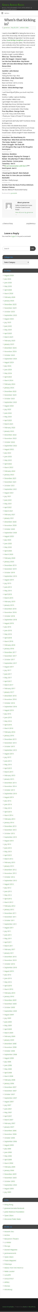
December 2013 (10, 826)
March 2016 (8, 728)
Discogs (7, 1246)
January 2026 (9, 301)
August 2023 (9, 406)
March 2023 (8, 424)
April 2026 (8, 290)
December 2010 (10, 957)
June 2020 (8, 543)
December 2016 (10, 696)
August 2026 (9, 275)
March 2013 (8, 859)
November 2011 (10, 917)
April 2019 (8, 594)
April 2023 (8, 420)
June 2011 (8, 935)
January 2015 (9, 779)
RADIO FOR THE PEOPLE (13, 1268)
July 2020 (7, 540)
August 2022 (9, 449)
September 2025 (10, 315)
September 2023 (10, 402)
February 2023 (9, 427)
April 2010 (8, 986)
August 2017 (9, 667)
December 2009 (10, 1000)
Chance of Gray (7, 223)
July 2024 (7, 366)
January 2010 (9, 996)
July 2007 (7, 1105)
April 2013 (8, 855)
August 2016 (9, 710)
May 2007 (8, 1112)
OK (32, 248)
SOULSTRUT (9, 1279)
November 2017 (10, 656)
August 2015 (9, 754)
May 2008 (8, 1069)
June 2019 (8, 587)
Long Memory (31, 223)
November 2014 (10, 786)
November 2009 (10, 1004)
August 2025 (9, 319)
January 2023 (9, 431)
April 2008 (8, 1072)
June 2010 (8, 978)
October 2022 (9, 442)
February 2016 (9, 732)
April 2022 (8, 464)
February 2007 (9, 1123)
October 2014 (9, 790)
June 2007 (8, 1109)
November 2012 (10, 873)
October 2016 (9, 703)
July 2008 (7, 1062)
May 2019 (8, 591)
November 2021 (10, 482)
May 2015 (8, 764)
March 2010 (8, 989)
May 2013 (8, 851)
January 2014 (9, 822)
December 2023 (10, 391)
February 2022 (9, 471)
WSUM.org (8, 1289)
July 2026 (7, 279)
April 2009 (8, 1029)
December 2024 (10, 348)
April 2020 (8, 551)
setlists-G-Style (24, 27)
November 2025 (10, 308)
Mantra (25, 1307)
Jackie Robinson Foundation (14, 1212)
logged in (14, 236)
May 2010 (8, 982)
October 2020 (9, 529)
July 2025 (7, 322)
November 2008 (10, 1047)
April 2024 (8, 377)
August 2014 (9, 797)
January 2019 (9, 605)
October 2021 (9, 485)
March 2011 (8, 946)
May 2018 (8, 634)
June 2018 (8, 630)
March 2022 (8, 467)
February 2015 (9, 775)
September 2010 (10, 967)
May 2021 (8, 504)
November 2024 (10, 351)
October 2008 (9, 1051)
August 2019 (9, 580)
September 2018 (10, 620)
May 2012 (8, 895)
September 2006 (10, 1141)
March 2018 (8, 641)
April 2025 (8, 333)
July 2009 (7, 1018)
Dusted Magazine (10, 1250)
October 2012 (9, 877)
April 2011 (8, 942)
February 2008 (9, 1080)
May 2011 (8, 938)
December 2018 (10, 609)
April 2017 (8, 681)
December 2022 (10, 435)
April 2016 (8, 725)
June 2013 (8, 848)
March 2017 (8, 685)
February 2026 (9, 297)
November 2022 (10, 438)
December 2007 (10, 1087)
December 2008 (10, 1043)
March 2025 (8, 337)
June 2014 (8, 804)
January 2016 (9, 735)
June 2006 (8, 1152)
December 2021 (10, 478)
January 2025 (9, 344)
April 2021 (8, 507)
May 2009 (8, 1025)
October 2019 (9, 572)
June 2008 (8, 1065)
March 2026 (8, 293)
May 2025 (8, 330)
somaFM (7, 1275)
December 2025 (10, 304)
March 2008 (8, 1076)
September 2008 (10, 1054)
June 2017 (8, 674)
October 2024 (9, 355)
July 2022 (7, 453)
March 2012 (8, 902)
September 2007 (10, 1098)
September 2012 (10, 880)
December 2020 (10, 522)
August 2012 (9, 884)
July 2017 (7, 670)
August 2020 (9, 536)
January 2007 (9, 1127)
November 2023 (10, 395)
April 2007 (8, 1116)
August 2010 (9, 971)
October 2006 (9, 1138)
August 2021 (9, 493)
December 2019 (10, 565)
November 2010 (10, 960)
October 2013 (9, 833)
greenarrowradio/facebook (14, 1208)
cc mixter (7, 1242)
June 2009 (8, 1022)
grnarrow (7, 27)
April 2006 (8, 1159)
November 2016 (10, 699)
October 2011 (9, 920)
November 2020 (10, 525)
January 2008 (9, 1083)
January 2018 (9, 649)
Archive (7, 1235)
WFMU (6, 1282)
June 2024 (8, 369)
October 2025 (9, 312)
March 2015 (8, 772)
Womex (7, 1286)
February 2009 (9, 1036)
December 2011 (10, 913)
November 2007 (10, 1091)
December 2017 (10, 652)
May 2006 (8, 1156)
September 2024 (10, 359)
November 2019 (10, 569)
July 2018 (7, 627)
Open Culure (8, 1215)
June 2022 (8, 456)
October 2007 (9, 1094)
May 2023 (8, 417)
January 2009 (9, 1040)
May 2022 (8, 460)
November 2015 (10, 743)
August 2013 (9, 841)
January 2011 (9, 953)
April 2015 (8, 768)
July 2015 (7, 757)
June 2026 (8, 283)
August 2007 (9, 1101)
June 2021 (8, 500)
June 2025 (8, 326)
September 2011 (10, 924)
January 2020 (9, 562)
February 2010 (9, 993)
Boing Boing (8, 1204)
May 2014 (8, 808)
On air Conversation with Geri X (15, 166)
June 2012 (8, 891)
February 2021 (9, 514)
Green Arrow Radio (13, 4)
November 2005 (10, 1178)
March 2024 (8, 380)
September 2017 (10, 663)
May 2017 (8, 677)
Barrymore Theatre (11, 1239)
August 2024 (9, 362)
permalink (14, 193)
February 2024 (9, 384)
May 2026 (8, 286)
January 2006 (9, 1170)
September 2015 (10, 750)
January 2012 (9, 909)
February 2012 (9, 906)
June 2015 (8, 761)
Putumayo (8, 1264)
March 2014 (8, 815)
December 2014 (10, 783)
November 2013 (10, 830)
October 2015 (9, 746)
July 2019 (7, 583)
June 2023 (8, 413)
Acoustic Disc (9, 1231)
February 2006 (9, 1167)
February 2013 (9, 862)
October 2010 (9, 964)
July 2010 (7, 975)
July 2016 (7, 714)
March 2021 (8, 511)
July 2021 (7, 496)
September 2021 (10, 489)
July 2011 (7, 931)
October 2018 (9, 616)
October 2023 (9, 398)
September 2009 (10, 1011)
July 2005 (7, 1192)
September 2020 (10, 533)
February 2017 (9, 688)
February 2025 (9, 340)
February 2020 (9, 558)
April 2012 (8, 899)
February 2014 (9, 819)
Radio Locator (9, 1271)
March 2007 (8, 1120)
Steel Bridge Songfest (15, 40)
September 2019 (10, 576)
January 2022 (9, 475)
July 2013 (7, 844)
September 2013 (10, 837)
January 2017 (9, 692)
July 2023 (7, 409)
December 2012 (10, 870)
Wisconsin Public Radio (12, 1219)
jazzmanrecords (10, 1253)
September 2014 (10, 793)
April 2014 (8, 812)
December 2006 (10, 1130)
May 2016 (8, 721)
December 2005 (10, 1174)
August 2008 (9, 1058)
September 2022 (10, 446)
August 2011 (9, 928)
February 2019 (9, 601)
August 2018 (9, 623)
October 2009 (9, 1007)
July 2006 (7, 1149)
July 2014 (7, 801)
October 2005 (9, 1181)
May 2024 (8, 373)
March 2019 (8, 598)
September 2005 (10, 1185)
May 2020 (8, 547)
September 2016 (10, 706)
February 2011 (9, 949)
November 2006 (10, 1134)
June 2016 (8, 717)
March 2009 (8, 1033)
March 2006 (8, 1163)
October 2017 (9, 659)
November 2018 (10, 612)
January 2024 (9, 388)
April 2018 (8, 638)
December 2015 (10, 739)
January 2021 (9, 518)
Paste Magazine (10, 1260)
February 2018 (9, 645)
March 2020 (8, 554)
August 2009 (9, 1015)
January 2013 (9, 866)
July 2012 (7, 888)
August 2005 (9, 1188)
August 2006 (9, 1145)
